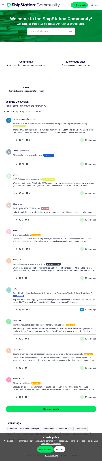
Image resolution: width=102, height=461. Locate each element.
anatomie (17, 320)
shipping (17, 151)
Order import (81, 428)
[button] (51, 455)
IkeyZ (15, 289)
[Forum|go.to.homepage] (33, 5)
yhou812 (17, 230)
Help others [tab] (25, 111)
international (48, 428)
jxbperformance (20, 119)
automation (12, 428)
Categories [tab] (38, 111)
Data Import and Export (30, 428)
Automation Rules (64, 428)
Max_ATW (17, 260)
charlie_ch (17, 204)
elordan (16, 175)
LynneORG (17, 349)
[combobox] (51, 31)
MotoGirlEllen (19, 379)
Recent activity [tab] (10, 111)
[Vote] (14, 140)
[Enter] (29, 31)
